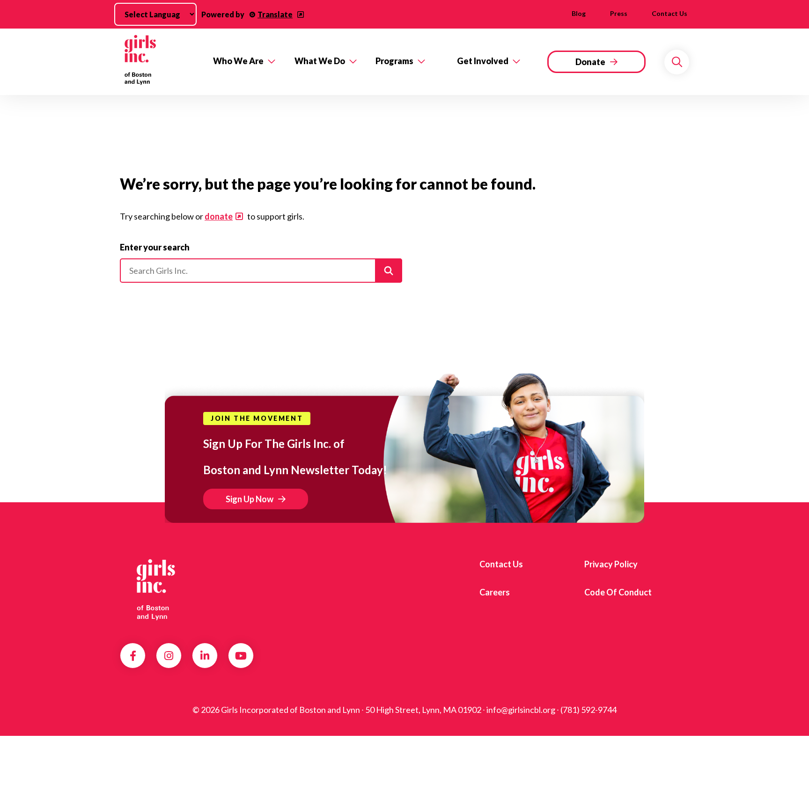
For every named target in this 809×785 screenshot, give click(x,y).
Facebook (133, 655)
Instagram (169, 655)
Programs (394, 61)
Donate (590, 62)
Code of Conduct (618, 592)
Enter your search (155, 247)
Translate (275, 14)
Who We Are (238, 61)
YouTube (241, 655)
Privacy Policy (611, 564)
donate (219, 216)
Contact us (669, 13)
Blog (579, 13)
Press (618, 13)
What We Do (319, 61)
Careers (494, 592)
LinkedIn (205, 655)
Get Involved (482, 61)
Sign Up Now (249, 499)
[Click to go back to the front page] (160, 61)
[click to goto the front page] (158, 589)
